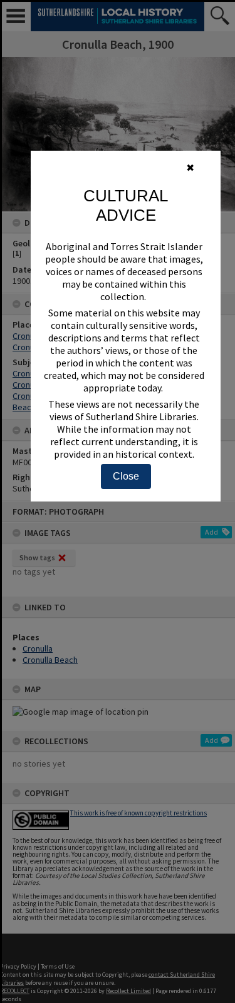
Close (126, 476)
